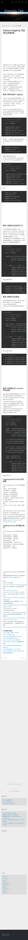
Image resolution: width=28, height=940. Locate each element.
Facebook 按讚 (12, 577)
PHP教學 (5, 885)
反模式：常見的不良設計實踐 (9, 813)
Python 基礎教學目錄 (7, 800)
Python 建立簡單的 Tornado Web (11, 649)
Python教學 (17, 26)
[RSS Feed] (22, 2)
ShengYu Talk (14, 11)
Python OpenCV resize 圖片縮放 (11, 640)
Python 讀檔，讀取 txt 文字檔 (11, 632)
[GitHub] (19, 2)
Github (4, 880)
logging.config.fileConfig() (13, 520)
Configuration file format (9, 522)
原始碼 (7, 399)
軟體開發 (5, 892)
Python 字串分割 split (8, 634)
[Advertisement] (14, 48)
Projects (5, 887)
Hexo (8, 935)
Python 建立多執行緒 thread (10, 638)
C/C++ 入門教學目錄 (7, 801)
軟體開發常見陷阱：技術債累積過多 (11, 814)
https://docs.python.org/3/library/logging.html (15, 584)
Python (5, 658)
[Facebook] (16, 2)
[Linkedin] (12, 2)
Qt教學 (4, 890)
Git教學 (4, 882)
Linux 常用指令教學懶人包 (8, 803)
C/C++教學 (5, 878)
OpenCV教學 (6, 883)
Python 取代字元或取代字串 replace (12, 636)
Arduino (4, 876)
